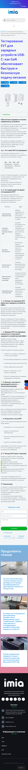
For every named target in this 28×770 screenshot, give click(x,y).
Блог (5, 31)
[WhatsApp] (26, 384)
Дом (2, 31)
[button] (14, 26)
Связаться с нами (6, 754)
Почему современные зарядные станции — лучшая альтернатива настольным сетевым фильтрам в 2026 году (11, 658)
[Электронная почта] (26, 388)
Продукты (4, 745)
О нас (3, 741)
